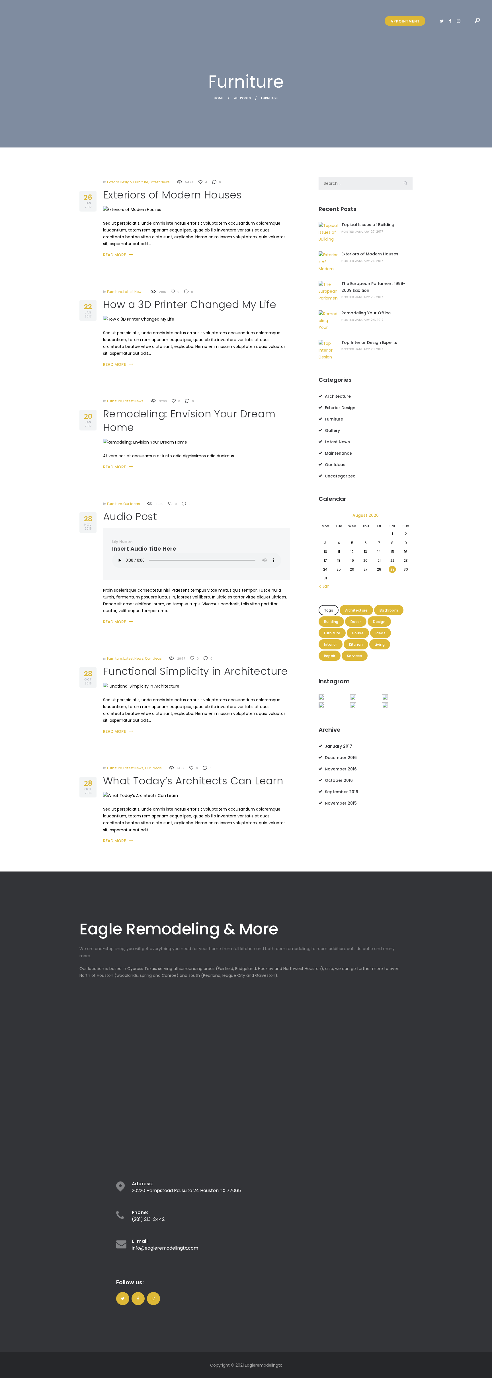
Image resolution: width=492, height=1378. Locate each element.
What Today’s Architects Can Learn (193, 781)
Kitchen (356, 644)
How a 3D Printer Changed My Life (189, 304)
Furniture (140, 182)
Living (380, 644)
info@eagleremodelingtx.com (165, 1248)
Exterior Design (119, 182)
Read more (114, 255)
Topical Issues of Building (367, 224)
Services (354, 655)
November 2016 (341, 769)
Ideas (381, 633)
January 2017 (338, 746)
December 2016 (341, 757)
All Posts (242, 98)
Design (379, 621)
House (358, 633)
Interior (330, 644)
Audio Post (130, 517)
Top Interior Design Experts (369, 342)
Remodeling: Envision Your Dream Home (189, 420)
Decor (355, 621)
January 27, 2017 (369, 231)
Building (331, 621)
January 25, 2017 (369, 297)
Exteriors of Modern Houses (172, 195)
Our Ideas (131, 503)
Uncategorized (340, 476)
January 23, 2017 (369, 349)
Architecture (338, 396)
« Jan (324, 586)
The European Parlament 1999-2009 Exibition (373, 287)
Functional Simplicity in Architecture (195, 671)
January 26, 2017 (369, 261)
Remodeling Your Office (366, 313)
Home (219, 98)
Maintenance (338, 453)
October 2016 (339, 780)
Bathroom (389, 610)
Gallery (332, 430)
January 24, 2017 (369, 319)
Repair (329, 655)
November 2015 (341, 803)
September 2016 (341, 792)
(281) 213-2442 (148, 1219)
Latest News (159, 182)
